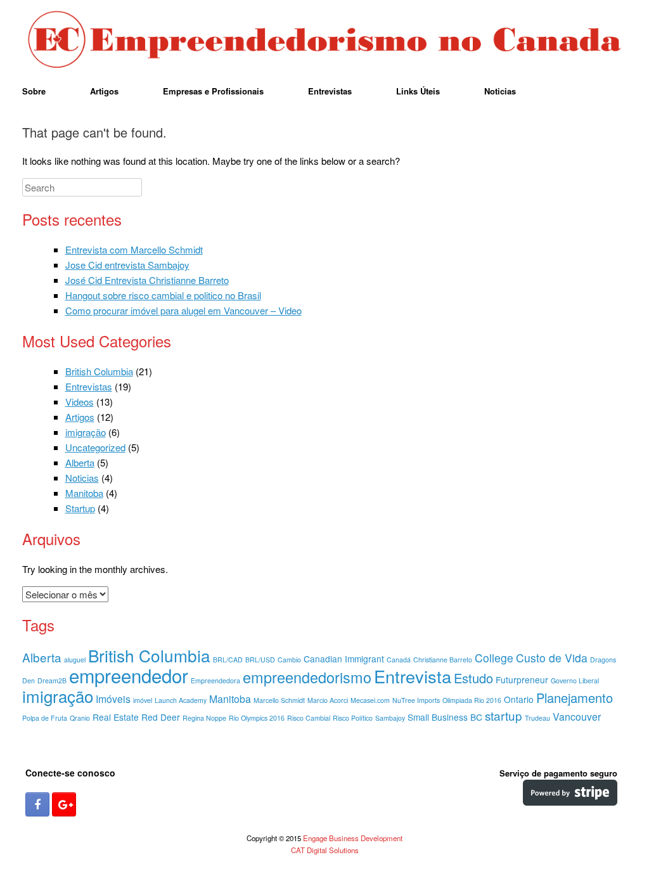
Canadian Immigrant (344, 658)
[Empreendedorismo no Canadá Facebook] (37, 804)
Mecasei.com (370, 700)
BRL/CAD (228, 659)
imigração (85, 432)
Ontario (519, 699)
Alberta (79, 462)
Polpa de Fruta (44, 718)
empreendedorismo (307, 677)
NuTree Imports (416, 700)
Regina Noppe (204, 718)
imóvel (142, 700)
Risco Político (353, 718)
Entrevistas (330, 91)
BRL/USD (260, 659)
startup (503, 715)
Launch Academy (181, 700)
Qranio (80, 718)
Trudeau (537, 718)
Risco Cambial (308, 718)
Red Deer (160, 717)
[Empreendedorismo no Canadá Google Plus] (64, 804)
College (494, 658)
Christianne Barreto (442, 659)
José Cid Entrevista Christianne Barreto (147, 280)
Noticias (500, 91)
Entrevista (412, 676)
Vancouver (577, 716)
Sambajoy (390, 718)
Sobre (34, 91)
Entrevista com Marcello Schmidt (134, 249)
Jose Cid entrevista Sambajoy (127, 264)
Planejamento (574, 697)
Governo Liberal (575, 680)
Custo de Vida (552, 658)
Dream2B (52, 680)
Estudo (473, 678)
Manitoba (84, 492)
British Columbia (99, 371)
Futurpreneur (522, 679)
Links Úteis (418, 91)
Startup (80, 508)
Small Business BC (445, 717)
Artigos (104, 91)
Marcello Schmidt (279, 700)
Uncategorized (95, 447)
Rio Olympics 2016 (257, 718)
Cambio (289, 659)
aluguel (75, 659)
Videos (79, 401)
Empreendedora (215, 680)
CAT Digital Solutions (325, 850)
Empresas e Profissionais (213, 91)
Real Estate (116, 717)
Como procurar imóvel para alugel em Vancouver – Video (183, 310)
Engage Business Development (352, 838)
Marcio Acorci (327, 700)
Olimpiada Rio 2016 (471, 700)
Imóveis (113, 699)
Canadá (399, 659)
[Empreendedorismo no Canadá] (324, 40)
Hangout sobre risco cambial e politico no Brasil (163, 295)
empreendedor (128, 675)
